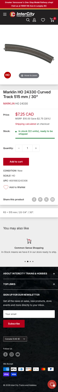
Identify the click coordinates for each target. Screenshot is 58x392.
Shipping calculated (25, 123)
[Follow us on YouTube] (17, 354)
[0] (52, 20)
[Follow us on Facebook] (5, 354)
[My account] (34, 20)
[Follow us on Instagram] (11, 354)
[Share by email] (52, 199)
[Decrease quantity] (18, 148)
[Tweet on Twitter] (46, 199)
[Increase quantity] (36, 148)
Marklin (9, 103)
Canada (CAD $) (12, 339)
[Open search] (28, 20)
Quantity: (8, 148)
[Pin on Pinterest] (40, 199)
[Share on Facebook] (34, 199)
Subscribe (14, 323)
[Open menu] (4, 14)
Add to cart (16, 161)
